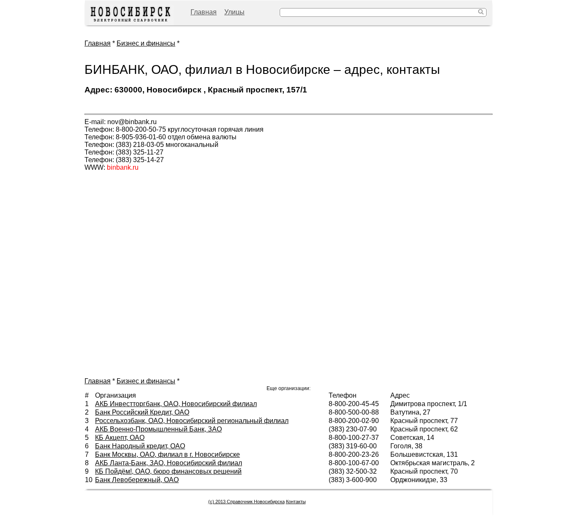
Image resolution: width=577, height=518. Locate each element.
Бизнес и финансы (146, 43)
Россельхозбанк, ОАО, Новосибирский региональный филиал (191, 420)
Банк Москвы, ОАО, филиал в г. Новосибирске (167, 454)
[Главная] (131, 15)
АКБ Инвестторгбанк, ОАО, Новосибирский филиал (176, 403)
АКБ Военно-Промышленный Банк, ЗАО (158, 429)
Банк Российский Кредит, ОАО (142, 412)
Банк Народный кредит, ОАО (140, 446)
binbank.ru (123, 167)
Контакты (296, 501)
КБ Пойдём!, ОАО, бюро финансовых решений (168, 471)
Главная (204, 12)
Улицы (234, 12)
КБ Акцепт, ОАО (119, 437)
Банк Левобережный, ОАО (137, 479)
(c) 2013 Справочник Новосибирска (246, 501)
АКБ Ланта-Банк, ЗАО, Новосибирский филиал (168, 462)
